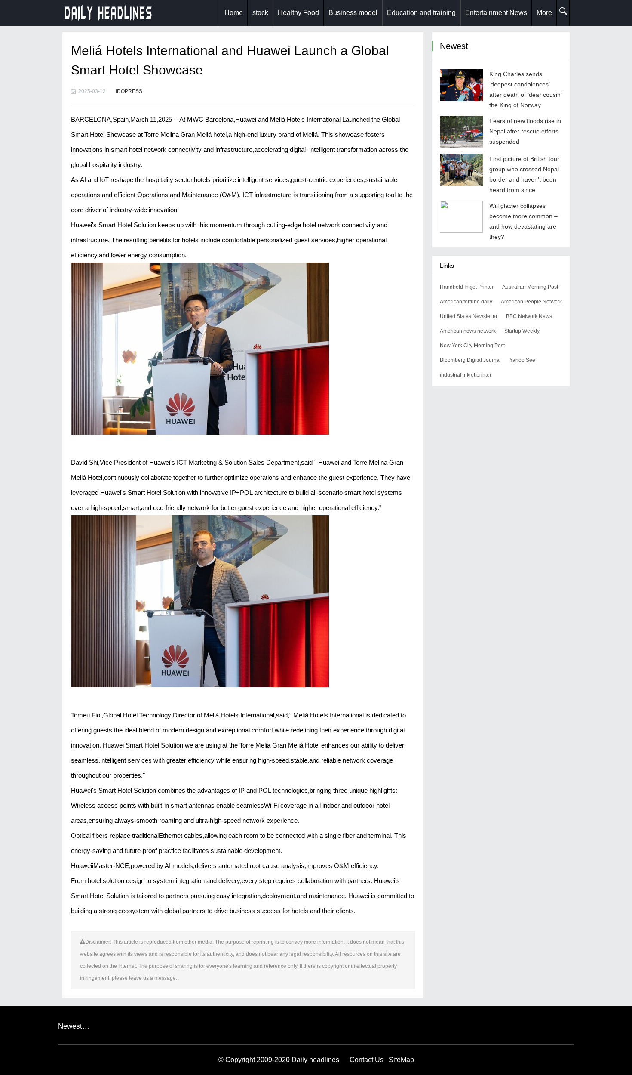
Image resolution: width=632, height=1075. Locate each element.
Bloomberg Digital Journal (470, 360)
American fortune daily (466, 302)
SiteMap (401, 1059)
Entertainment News (496, 12)
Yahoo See (522, 360)
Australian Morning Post (530, 287)
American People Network (531, 302)
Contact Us (366, 1059)
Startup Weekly (522, 331)
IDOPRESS (129, 91)
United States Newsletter (468, 316)
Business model (352, 12)
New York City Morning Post (472, 346)
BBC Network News (529, 316)
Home (233, 12)
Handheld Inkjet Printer (467, 287)
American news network (468, 331)
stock (260, 12)
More (544, 12)
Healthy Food (298, 12)
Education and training (421, 12)
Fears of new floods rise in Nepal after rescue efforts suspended (525, 131)
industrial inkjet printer (465, 375)
